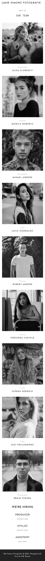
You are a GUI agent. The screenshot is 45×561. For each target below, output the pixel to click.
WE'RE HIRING (22, 507)
